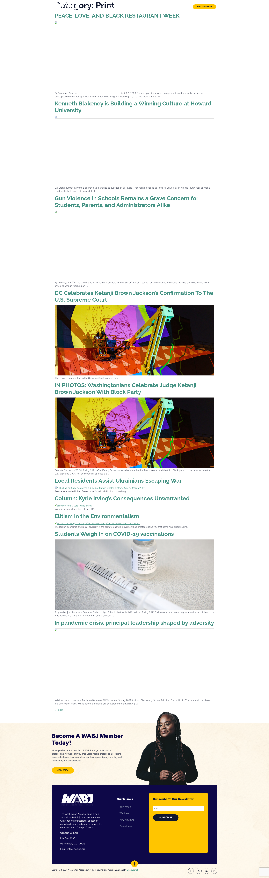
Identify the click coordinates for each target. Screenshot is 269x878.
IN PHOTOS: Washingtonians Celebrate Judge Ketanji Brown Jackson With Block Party (125, 388)
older (59, 709)
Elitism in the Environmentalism (97, 516)
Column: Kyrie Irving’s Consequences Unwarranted (122, 498)
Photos (166, 7)
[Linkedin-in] (206, 871)
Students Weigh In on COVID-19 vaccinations (114, 533)
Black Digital (132, 869)
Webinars (124, 813)
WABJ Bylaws (127, 819)
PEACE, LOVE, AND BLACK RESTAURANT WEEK (117, 15)
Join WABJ (178, 7)
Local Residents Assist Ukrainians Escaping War (118, 480)
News (100, 7)
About (86, 7)
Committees (126, 826)
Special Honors (141, 7)
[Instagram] (214, 871)
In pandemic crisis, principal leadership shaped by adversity (134, 622)
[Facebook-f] (191, 871)
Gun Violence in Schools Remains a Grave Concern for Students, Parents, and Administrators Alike (126, 201)
